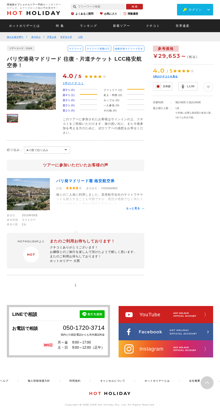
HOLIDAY (34, 13)
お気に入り (110, 13)
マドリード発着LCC (98, 48)
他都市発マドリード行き (129, 48)
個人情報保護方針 (39, 380)
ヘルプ (4, 380)
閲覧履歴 (133, 13)
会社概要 (194, 380)
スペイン (36, 37)
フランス (51, 37)
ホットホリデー (15, 37)
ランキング (88, 25)
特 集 (60, 25)
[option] (31, 91)
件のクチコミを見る (165, 76)
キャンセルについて (112, 380)
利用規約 (75, 380)
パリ (80, 37)
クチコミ (153, 25)
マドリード (66, 37)
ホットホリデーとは (24, 25)
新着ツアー (121, 25)
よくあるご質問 (84, 13)
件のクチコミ (73, 83)
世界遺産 (182, 25)
